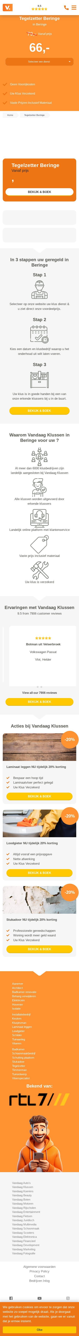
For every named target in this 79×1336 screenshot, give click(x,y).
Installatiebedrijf (21, 1005)
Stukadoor (18, 1052)
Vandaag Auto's (21, 1173)
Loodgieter (18, 1021)
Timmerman (19, 1060)
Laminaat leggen (22, 1017)
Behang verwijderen (24, 986)
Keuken (16, 1009)
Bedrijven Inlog (39, 1271)
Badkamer (18, 1039)
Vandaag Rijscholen (24, 1198)
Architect (17, 978)
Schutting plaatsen (23, 1048)
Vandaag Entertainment (26, 1202)
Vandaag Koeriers (22, 1181)
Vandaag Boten (21, 1190)
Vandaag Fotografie (23, 1243)
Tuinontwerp (19, 1064)
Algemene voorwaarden (39, 1257)
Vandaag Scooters (23, 1223)
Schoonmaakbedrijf (23, 1044)
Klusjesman (19, 1013)
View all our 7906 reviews (39, 683)
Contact (39, 1267)
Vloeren (16, 1034)
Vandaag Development (25, 1235)
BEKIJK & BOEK (39, 192)
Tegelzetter (18, 1056)
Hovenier (17, 995)
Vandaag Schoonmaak (25, 1219)
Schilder (17, 1025)
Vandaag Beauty (22, 1185)
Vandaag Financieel (23, 1231)
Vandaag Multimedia (24, 1215)
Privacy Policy (39, 1262)
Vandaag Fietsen (22, 1206)
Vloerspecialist (21, 1068)
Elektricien (18, 990)
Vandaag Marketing (23, 1239)
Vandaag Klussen (22, 1177)
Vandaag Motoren (22, 1194)
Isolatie (16, 999)
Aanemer (17, 974)
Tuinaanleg (18, 1029)
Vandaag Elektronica (24, 1227)
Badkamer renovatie (24, 982)
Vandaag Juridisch (23, 1210)
